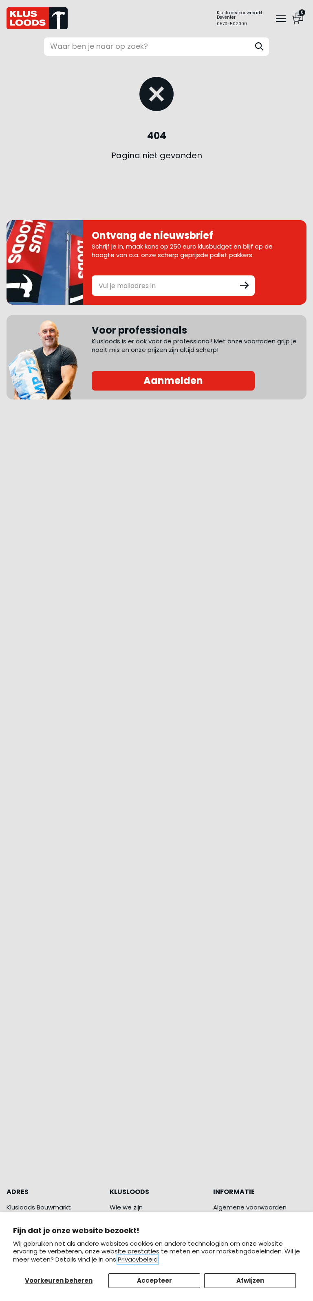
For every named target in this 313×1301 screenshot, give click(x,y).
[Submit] (244, 285)
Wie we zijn (126, 1207)
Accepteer (154, 1280)
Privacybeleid (138, 1259)
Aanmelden (173, 380)
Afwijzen (250, 1280)
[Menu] (281, 18)
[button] (239, 15)
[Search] (259, 46)
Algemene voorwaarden (250, 1207)
